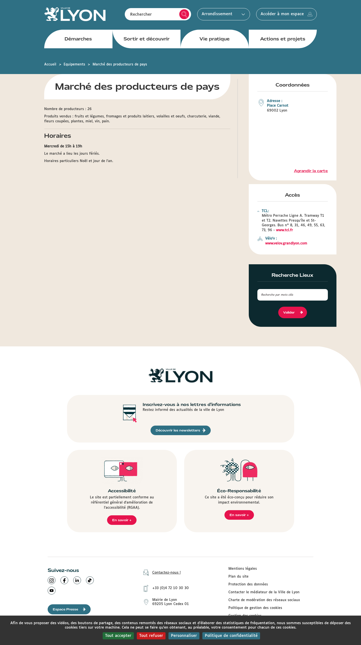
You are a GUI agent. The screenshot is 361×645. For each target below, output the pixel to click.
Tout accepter (118, 636)
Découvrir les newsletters (178, 430)
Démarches (78, 39)
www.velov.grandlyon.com (286, 243)
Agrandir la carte (311, 170)
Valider (289, 312)
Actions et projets (282, 39)
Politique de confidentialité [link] (231, 636)
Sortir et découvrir (146, 39)
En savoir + (121, 520)
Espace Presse (65, 609)
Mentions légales (242, 568)
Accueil (50, 64)
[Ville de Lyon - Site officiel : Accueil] (75, 14)
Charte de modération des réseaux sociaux (264, 600)
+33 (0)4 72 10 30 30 (170, 588)
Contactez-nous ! (166, 572)
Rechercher (184, 14)
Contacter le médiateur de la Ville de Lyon (264, 592)
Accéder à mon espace (282, 14)
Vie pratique (214, 39)
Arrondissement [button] (217, 14)
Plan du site (238, 576)
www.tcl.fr (284, 230)
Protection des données (248, 584)
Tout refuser (151, 636)
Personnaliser (184, 636)
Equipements (74, 64)
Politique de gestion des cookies (255, 608)
